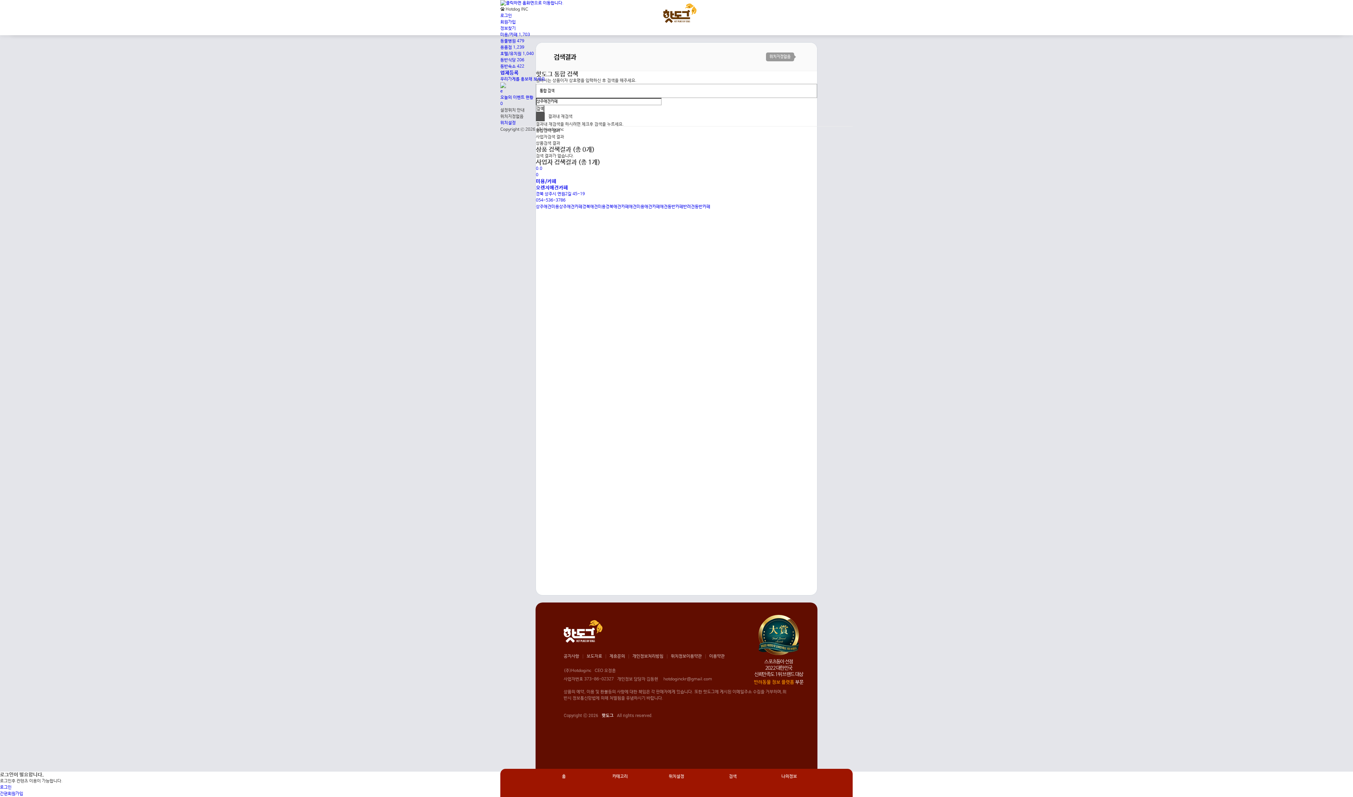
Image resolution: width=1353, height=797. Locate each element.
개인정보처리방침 (647, 656)
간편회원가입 (11, 793)
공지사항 (571, 656)
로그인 (6, 787)
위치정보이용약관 (686, 656)
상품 (548, 143)
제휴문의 (617, 656)
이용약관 (717, 656)
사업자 (550, 137)
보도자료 (594, 656)
